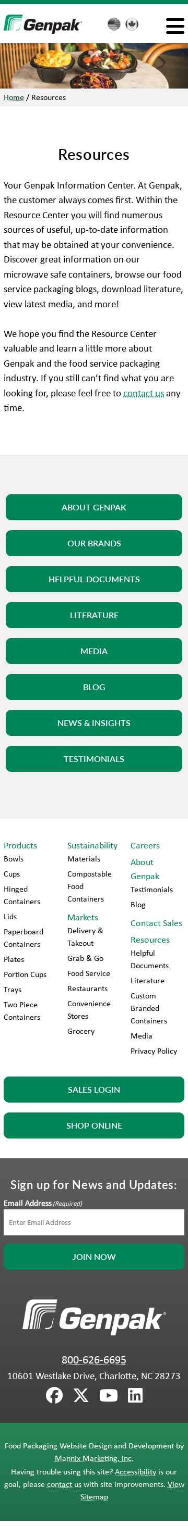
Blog (138, 904)
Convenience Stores (89, 1009)
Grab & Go (85, 958)
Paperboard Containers (23, 937)
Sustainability (92, 845)
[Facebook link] (54, 1395)
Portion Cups (25, 974)
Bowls (14, 858)
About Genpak (145, 869)
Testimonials (152, 889)
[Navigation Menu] (175, 25)
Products (20, 845)
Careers (145, 845)
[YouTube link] (108, 1395)
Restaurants (87, 988)
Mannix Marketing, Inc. (94, 1458)
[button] (94, 507)
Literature (147, 980)
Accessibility (135, 1471)
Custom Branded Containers (149, 1008)
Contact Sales (156, 923)
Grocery (81, 1030)
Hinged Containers (22, 895)
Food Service (88, 973)
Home (14, 97)
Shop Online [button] (94, 1125)
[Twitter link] (81, 1395)
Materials (83, 858)
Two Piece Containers (22, 1010)
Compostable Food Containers (89, 886)
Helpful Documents (150, 959)
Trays (12, 989)
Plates (14, 959)
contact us (143, 392)
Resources (150, 939)
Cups (12, 873)
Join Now (94, 1256)
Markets (82, 917)
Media (141, 1035)
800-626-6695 (94, 1359)
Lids (10, 916)
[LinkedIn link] (135, 1395)
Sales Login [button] (94, 1089)
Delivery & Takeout (85, 936)
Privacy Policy (154, 1050)
